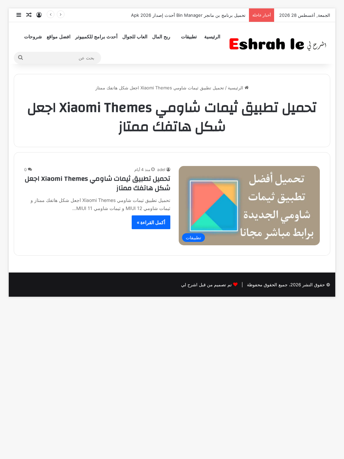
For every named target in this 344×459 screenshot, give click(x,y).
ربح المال (161, 36)
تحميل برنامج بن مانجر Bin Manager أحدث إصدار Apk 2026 (188, 15)
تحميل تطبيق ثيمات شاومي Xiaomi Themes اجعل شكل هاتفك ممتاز (97, 183)
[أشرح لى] (279, 43)
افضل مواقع (59, 36)
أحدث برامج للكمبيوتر (96, 36)
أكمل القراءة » (151, 222)
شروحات (33, 36)
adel (161, 169)
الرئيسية (212, 36)
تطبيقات (189, 36)
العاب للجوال (134, 36)
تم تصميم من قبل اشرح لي (206, 284)
